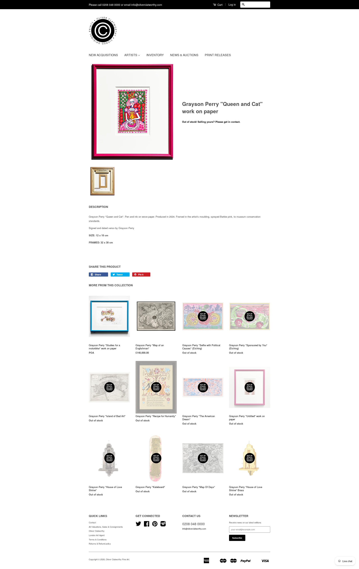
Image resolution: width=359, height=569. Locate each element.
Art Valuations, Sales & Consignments (106, 526)
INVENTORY (155, 55)
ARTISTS (131, 55)
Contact (92, 522)
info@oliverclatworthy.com (194, 528)
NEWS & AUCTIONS (184, 55)
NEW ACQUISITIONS (103, 55)
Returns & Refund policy (100, 543)
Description (98, 207)
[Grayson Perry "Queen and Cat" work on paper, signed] (133, 112)
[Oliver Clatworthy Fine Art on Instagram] (163, 525)
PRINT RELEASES (218, 55)
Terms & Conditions (98, 539)
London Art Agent (97, 535)
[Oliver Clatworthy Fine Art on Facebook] (146, 525)
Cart (220, 5)
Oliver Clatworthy (97, 530)
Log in (232, 4)
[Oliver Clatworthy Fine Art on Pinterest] (155, 525)
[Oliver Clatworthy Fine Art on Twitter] (138, 525)
